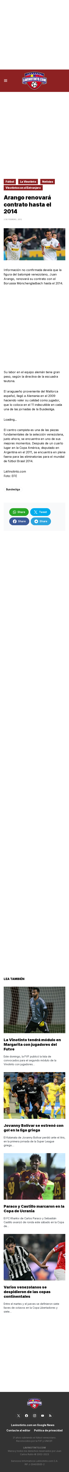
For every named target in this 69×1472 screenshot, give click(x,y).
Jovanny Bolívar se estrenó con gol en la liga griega (33, 1127)
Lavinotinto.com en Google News (32, 1425)
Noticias (47, 181)
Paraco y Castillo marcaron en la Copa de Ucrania (34, 1208)
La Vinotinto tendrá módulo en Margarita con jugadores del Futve (32, 1044)
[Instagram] (35, 1415)
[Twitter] (19, 1415)
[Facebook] (26, 1415)
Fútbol (10, 181)
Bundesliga (13, 489)
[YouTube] (42, 1415)
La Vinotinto (28, 181)
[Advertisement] (34, 35)
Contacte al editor (18, 1430)
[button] (6, 80)
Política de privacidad (48, 1430)
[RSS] (50, 1415)
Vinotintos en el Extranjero (23, 187)
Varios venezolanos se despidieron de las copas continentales (27, 1292)
